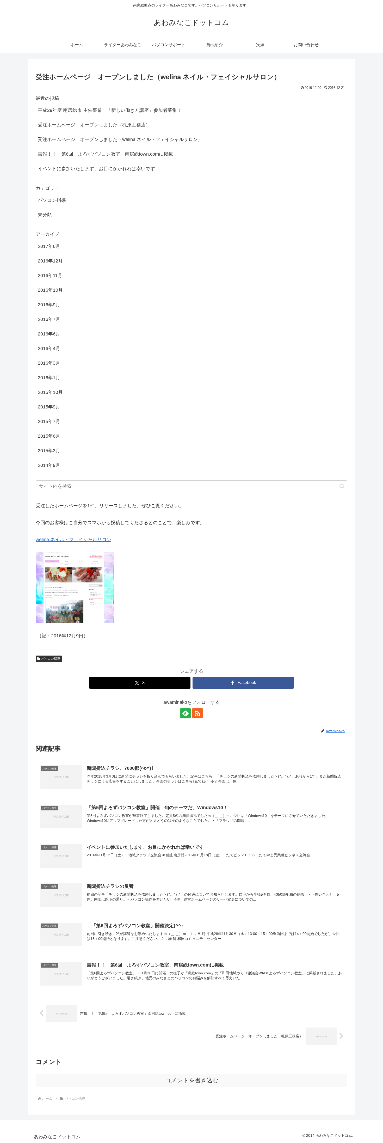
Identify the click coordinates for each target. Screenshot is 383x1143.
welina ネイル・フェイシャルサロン (73, 539)
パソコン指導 (50, 659)
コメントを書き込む (191, 1080)
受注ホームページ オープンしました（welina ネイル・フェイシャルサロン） (120, 139)
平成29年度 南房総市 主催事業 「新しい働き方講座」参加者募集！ (110, 110)
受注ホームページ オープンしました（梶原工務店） (94, 124)
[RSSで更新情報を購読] (197, 713)
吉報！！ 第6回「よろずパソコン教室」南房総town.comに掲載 (105, 154)
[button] (342, 486)
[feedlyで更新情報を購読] (185, 713)
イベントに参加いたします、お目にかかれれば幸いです (96, 168)
